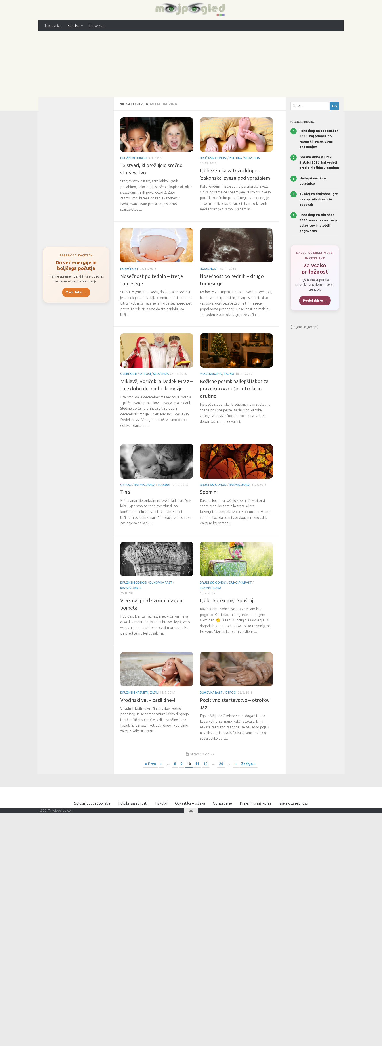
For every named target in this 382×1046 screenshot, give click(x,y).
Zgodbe (164, 484)
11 (197, 764)
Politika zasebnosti (132, 803)
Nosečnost (129, 268)
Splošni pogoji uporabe (92, 803)
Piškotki (161, 803)
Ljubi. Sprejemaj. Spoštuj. (227, 600)
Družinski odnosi (133, 158)
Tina (125, 492)
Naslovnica (53, 25)
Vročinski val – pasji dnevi (147, 700)
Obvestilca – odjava (190, 803)
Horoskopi (97, 25)
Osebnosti (128, 374)
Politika (235, 158)
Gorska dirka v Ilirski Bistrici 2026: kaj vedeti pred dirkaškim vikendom (319, 162)
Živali (154, 692)
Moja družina (211, 374)
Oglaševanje (222, 803)
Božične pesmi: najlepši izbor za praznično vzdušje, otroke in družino (234, 388)
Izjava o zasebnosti (293, 803)
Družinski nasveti (134, 692)
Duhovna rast (160, 582)
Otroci (145, 374)
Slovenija (252, 158)
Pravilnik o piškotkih (255, 803)
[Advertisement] (191, 64)
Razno (229, 374)
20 (221, 764)
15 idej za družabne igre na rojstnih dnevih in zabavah (318, 199)
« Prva (150, 764)
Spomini (209, 492)
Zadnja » (248, 764)
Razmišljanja (144, 484)
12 (206, 764)
